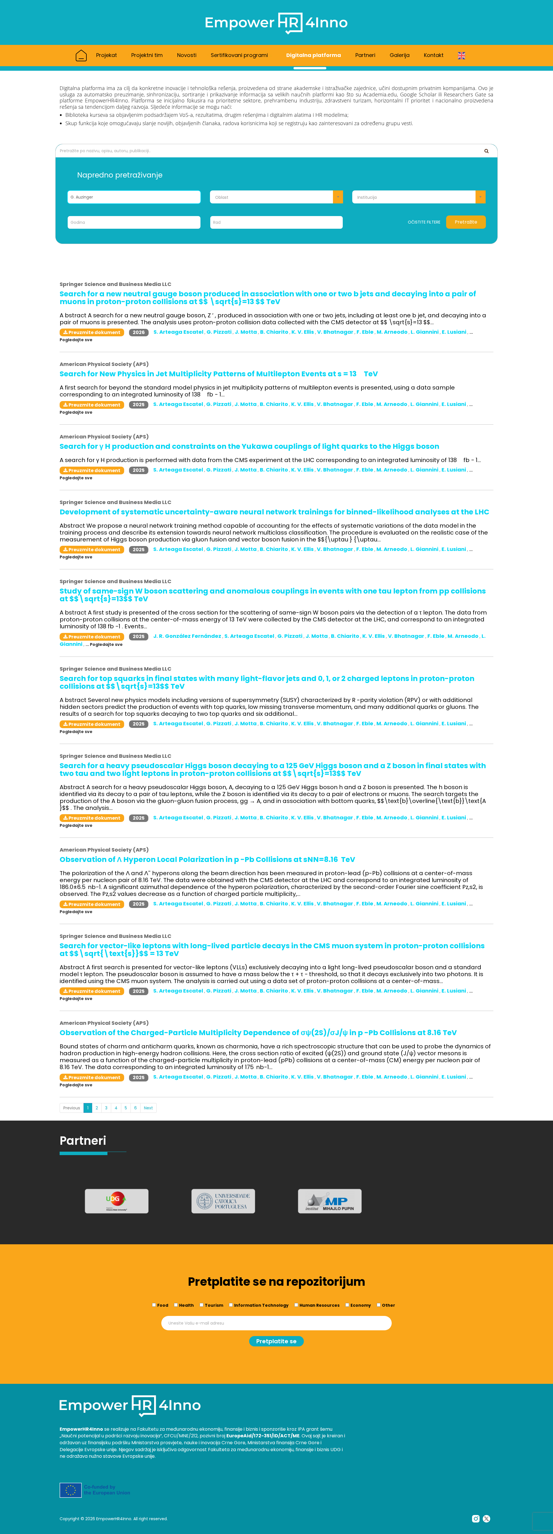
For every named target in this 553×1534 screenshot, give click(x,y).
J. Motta (246, 331)
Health (186, 1305)
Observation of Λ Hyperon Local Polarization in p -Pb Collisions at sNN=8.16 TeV (207, 859)
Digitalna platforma (313, 55)
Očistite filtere (424, 222)
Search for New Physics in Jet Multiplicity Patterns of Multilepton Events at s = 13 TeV (219, 374)
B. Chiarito (274, 331)
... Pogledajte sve (104, 644)
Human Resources (320, 1305)
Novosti (186, 55)
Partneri (365, 55)
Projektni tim (147, 55)
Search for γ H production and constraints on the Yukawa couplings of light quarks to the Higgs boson (249, 446)
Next (148, 1108)
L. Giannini (425, 331)
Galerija (400, 55)
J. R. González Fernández (187, 636)
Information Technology (261, 1305)
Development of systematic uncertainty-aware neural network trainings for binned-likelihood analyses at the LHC (274, 512)
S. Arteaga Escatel (179, 331)
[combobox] (277, 197)
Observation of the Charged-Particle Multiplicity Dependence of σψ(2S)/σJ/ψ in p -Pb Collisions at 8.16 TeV (258, 1033)
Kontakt (434, 55)
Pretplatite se (276, 1341)
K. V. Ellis (303, 331)
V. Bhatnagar (336, 331)
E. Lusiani (454, 331)
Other (388, 1305)
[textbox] (276, 197)
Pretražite (466, 222)
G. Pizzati (220, 331)
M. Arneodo (393, 331)
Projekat (106, 55)
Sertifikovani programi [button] (240, 55)
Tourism (214, 1305)
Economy (361, 1305)
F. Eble (366, 331)
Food (162, 1305)
